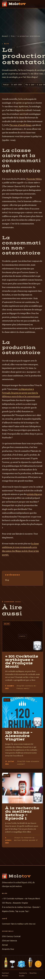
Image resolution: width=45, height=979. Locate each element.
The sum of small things (20, 125)
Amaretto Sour (8, 949)
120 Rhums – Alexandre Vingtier (15, 903)
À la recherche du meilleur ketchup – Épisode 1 (21, 907)
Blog (7, 580)
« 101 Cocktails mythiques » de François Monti (21, 898)
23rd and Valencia (9, 941)
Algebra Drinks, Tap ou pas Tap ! (15, 911)
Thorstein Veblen (34, 179)
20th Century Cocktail (11, 936)
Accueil (5, 36)
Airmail (5, 945)
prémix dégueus (34, 494)
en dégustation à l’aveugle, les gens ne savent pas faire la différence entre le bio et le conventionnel (21, 393)
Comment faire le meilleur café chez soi (18, 924)
